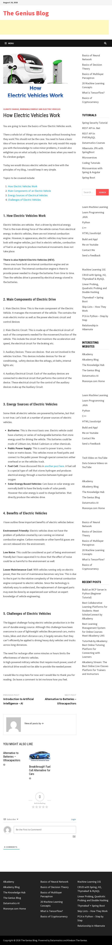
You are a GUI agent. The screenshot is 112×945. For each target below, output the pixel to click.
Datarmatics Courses (93, 142)
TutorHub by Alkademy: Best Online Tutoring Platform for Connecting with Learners (95, 648)
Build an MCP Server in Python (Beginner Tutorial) (94, 593)
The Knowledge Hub (93, 365)
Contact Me (88, 250)
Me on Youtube (90, 244)
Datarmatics (56, 940)
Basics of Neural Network (54, 881)
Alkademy (87, 354)
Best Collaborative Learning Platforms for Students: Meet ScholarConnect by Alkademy (94, 610)
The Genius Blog (26, 13)
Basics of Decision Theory (54, 887)
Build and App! (90, 239)
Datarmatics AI (90, 375)
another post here (54, 466)
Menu (11, 43)
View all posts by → (34, 723)
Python (86, 222)
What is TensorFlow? (93, 92)
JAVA (85, 217)
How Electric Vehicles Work (22, 186)
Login (73, 819)
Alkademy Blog (90, 359)
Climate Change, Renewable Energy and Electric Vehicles (32, 109)
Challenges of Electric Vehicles (24, 199)
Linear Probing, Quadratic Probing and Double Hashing (94, 288)
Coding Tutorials (91, 163)
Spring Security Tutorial (94, 122)
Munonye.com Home (93, 381)
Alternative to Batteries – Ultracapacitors (11, 756)
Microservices (89, 157)
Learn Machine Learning (95, 207)
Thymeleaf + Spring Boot (91, 905)
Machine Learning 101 (94, 269)
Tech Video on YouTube (94, 457)
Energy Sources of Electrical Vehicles (28, 195)
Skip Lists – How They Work (92, 911)
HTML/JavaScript (91, 233)
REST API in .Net (91, 128)
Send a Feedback (91, 255)
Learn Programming (93, 212)
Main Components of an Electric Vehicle (29, 190)
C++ (84, 227)
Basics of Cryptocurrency (54, 916)
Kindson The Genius (77, 940)
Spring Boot (88, 177)
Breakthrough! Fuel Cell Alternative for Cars (39, 770)
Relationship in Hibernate (91, 925)
